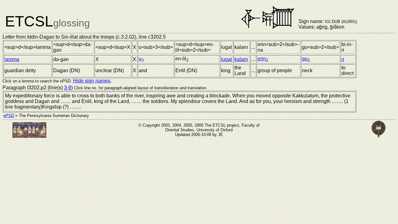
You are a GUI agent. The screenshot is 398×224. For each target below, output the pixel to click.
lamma (11, 59)
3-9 (67, 87)
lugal (226, 59)
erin (262, 58)
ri (342, 59)
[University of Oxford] (379, 136)
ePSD (8, 115)
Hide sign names (91, 80)
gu (306, 58)
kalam (241, 59)
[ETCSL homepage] (29, 136)
